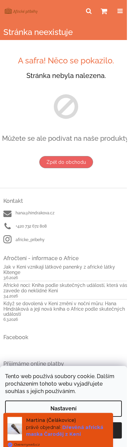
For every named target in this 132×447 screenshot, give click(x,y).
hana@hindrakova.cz (35, 213)
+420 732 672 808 (31, 226)
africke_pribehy (30, 239)
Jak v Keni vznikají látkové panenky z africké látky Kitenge (59, 270)
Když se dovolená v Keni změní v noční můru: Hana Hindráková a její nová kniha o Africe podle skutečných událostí (64, 309)
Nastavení (63, 408)
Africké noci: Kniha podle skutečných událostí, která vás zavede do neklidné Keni (65, 288)
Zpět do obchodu (66, 162)
